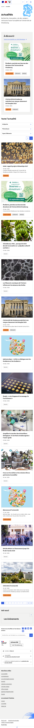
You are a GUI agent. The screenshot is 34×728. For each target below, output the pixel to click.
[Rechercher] (31, 635)
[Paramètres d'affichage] (23, 2)
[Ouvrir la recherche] (27, 2)
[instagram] (25, 628)
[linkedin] (31, 628)
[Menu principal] (31, 2)
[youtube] (28, 628)
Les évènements (11, 618)
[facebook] (23, 628)
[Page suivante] (28, 603)
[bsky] (23, 631)
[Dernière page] (31, 603)
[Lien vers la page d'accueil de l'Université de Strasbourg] (9, 2)
